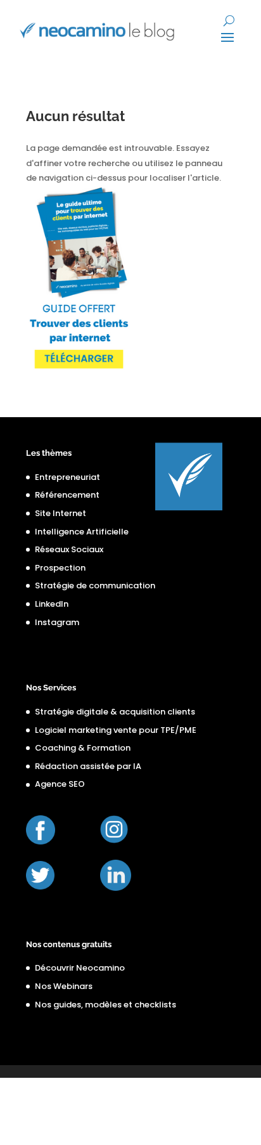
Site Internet (60, 513)
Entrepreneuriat (67, 477)
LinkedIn (51, 604)
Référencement (67, 495)
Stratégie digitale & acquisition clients (115, 712)
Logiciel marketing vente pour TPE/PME (115, 730)
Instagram (57, 622)
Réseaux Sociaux (69, 549)
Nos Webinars (63, 986)
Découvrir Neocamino (80, 968)
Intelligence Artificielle (82, 532)
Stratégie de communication (95, 585)
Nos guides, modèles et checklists (105, 1005)
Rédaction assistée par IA (88, 766)
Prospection (60, 568)
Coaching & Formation (82, 748)
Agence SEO (60, 784)
